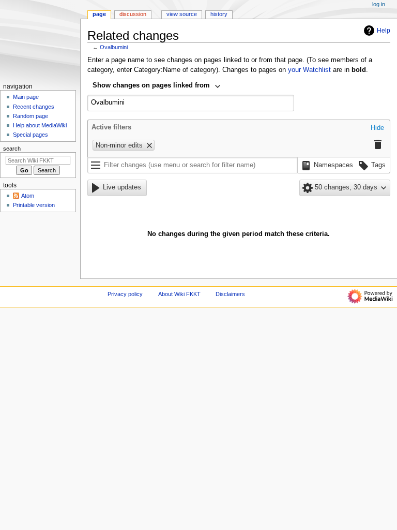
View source (181, 14)
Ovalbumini (114, 47)
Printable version (34, 205)
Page (99, 14)
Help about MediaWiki (40, 125)
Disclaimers (230, 294)
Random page (30, 116)
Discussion (132, 14)
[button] (377, 128)
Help (383, 30)
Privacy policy (125, 294)
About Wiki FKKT (179, 294)
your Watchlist (309, 69)
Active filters (111, 127)
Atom (27, 196)
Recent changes (33, 107)
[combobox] (156, 86)
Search (12, 148)
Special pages (30, 134)
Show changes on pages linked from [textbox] (151, 85)
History (218, 14)
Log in (378, 4)
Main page (26, 97)
